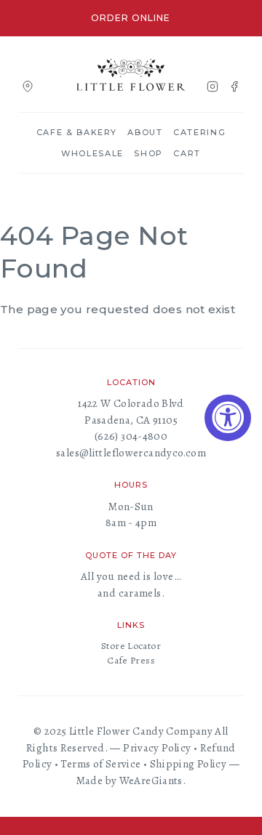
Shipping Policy (188, 764)
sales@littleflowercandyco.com (131, 452)
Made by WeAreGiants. (131, 780)
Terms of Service (100, 764)
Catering (199, 132)
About (144, 132)
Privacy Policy (157, 748)
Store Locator (131, 646)
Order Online (130, 17)
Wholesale (92, 153)
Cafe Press (131, 660)
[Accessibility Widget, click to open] (228, 418)
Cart (187, 153)
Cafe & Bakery (76, 132)
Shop (148, 153)
